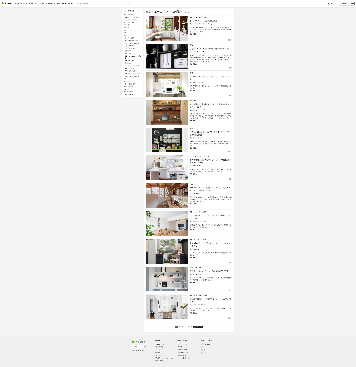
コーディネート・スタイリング (199, 156)
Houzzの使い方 (128, 94)
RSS (205, 353)
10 (231, 40)
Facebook (207, 350)
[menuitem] (19, 3)
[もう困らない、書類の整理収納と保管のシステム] (167, 56)
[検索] (78, 3)
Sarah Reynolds (198, 82)
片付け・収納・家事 (130, 84)
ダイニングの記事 (130, 48)
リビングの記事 (129, 46)
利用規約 (157, 358)
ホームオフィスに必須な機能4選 (203, 21)
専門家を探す (30, 3)
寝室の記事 (128, 51)
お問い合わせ (159, 355)
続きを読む (193, 34)
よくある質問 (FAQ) (184, 358)
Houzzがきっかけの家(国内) (132, 17)
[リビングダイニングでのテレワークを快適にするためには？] (167, 223)
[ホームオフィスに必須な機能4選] (167, 29)
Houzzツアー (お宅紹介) (131, 20)
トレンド (126, 89)
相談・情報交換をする (64, 3)
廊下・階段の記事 (130, 71)
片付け (192, 45)
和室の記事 (128, 53)
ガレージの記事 (129, 68)
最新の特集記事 (128, 14)
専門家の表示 (182, 355)
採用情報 (157, 352)
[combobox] (103, 3)
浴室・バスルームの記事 (132, 43)
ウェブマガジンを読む (46, 3)
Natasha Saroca (198, 138)
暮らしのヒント (128, 86)
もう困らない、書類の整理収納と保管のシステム (210, 48)
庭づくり (126, 79)
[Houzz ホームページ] (7, 3)
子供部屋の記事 (129, 60)
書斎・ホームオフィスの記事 (198, 17)
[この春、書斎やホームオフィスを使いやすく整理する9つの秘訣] (167, 140)
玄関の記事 (128, 63)
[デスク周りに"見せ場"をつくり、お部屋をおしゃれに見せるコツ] (167, 112)
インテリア (127, 33)
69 (231, 151)
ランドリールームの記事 (132, 66)
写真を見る (18, 3)
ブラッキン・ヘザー (199, 52)
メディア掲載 (159, 347)
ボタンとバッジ (182, 344)
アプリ (180, 347)
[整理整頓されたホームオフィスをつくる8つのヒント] (167, 84)
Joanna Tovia (197, 274)
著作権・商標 (159, 361)
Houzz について (159, 344)
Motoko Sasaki (197, 166)
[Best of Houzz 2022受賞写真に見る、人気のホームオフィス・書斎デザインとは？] (167, 195)
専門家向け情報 (128, 92)
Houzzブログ (208, 344)
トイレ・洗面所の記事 (131, 40)
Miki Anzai (196, 193)
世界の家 (126, 27)
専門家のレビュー (183, 352)
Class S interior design (200, 221)
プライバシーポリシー (168, 358)
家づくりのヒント (129, 22)
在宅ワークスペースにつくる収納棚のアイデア (209, 271)
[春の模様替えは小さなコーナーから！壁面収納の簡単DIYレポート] (167, 168)
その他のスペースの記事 (132, 76)
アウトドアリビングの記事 (133, 73)
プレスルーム (159, 349)
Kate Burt (196, 249)
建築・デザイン (128, 30)
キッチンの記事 (129, 38)
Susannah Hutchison (199, 305)
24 (231, 318)
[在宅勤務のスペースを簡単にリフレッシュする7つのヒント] (167, 307)
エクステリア (128, 81)
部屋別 (126, 35)
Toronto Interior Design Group (202, 24)
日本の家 (126, 25)
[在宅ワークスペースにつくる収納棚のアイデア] (167, 279)
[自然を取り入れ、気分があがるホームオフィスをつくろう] (167, 251)
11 (231, 290)
